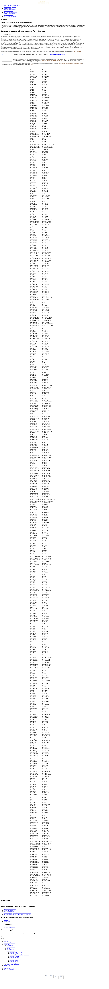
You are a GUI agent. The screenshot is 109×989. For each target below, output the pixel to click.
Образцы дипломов (8, 8)
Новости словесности (9, 968)
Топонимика (10, 945)
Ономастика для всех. (9, 910)
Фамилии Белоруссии (15, 959)
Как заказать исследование (10, 12)
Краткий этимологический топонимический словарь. (17, 914)
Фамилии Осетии (13, 953)
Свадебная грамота (8, 15)
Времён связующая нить (10, 909)
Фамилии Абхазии (14, 961)
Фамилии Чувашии (14, 957)
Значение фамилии (8, 11)
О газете (6, 920)
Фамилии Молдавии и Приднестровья (19, 955)
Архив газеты (7, 921)
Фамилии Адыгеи (14, 963)
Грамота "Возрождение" (10, 9)
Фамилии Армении (14, 956)
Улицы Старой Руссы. (9, 911)
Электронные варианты (10, 16)
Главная (6, 941)
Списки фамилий (11, 951)
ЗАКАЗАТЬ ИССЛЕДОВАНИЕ (12, 5)
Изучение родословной (9, 927)
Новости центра (8, 967)
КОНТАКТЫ (7, 965)
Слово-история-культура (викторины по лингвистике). (17, 913)
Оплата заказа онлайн (9, 13)
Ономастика (7, 944)
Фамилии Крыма (13, 960)
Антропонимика (11, 947)
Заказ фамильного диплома (10, 969)
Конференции (10, 949)
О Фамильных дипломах (10, 7)
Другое (8, 948)
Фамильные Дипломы (9, 943)
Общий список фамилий (13, 964)
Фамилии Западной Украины (16, 952)
